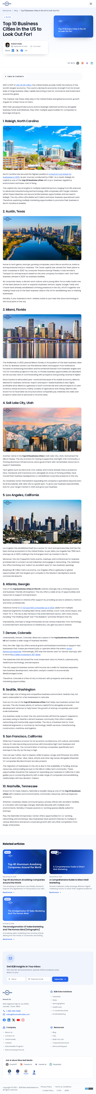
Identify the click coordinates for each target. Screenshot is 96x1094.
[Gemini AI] (87, 63)
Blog (16, 10)
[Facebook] (4, 1020)
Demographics (59, 1003)
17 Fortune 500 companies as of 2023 (37, 607)
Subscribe (58, 979)
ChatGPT (13, 1064)
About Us (8, 1032)
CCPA (59, 1090)
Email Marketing (59, 1014)
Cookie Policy (48, 1090)
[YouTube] (18, 1020)
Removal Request (60, 1046)
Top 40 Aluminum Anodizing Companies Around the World (24, 881)
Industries (57, 996)
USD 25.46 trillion (23, 85)
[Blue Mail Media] (7, 4)
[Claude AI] (82, 63)
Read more (7, 892)
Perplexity (57, 1064)
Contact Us (9, 1036)
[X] (13, 1020)
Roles (55, 1000)
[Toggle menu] (91, 3)
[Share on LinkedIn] (13, 50)
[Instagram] (23, 1020)
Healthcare (57, 1007)
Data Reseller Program (14, 1046)
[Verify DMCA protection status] (89, 1088)
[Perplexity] (91, 63)
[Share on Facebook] (22, 50)
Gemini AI (42, 1064)
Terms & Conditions (63, 1087)
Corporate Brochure (61, 1043)
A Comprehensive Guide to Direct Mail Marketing (69, 881)
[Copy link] (26, 50)
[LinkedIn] (8, 1020)
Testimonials (10, 1039)
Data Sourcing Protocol (14, 1050)
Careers (8, 1043)
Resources (7, 10)
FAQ (54, 1036)
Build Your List (58, 1039)
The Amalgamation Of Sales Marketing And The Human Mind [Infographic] (23, 928)
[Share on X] (17, 50)
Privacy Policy (46, 1087)
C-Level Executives (60, 1010)
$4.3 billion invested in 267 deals (25, 654)
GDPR (67, 1090)
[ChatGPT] (77, 63)
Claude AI (28, 1064)
